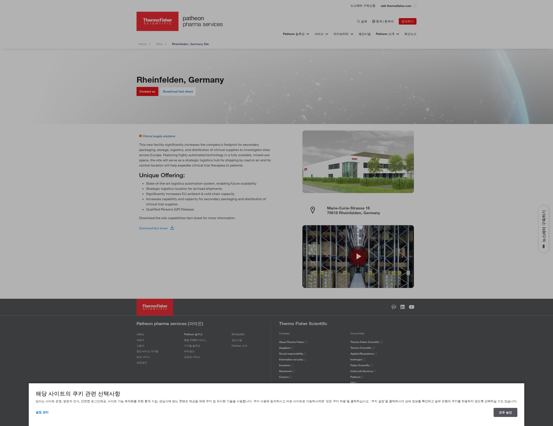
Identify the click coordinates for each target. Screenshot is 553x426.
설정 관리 (42, 412)
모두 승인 (505, 412)
